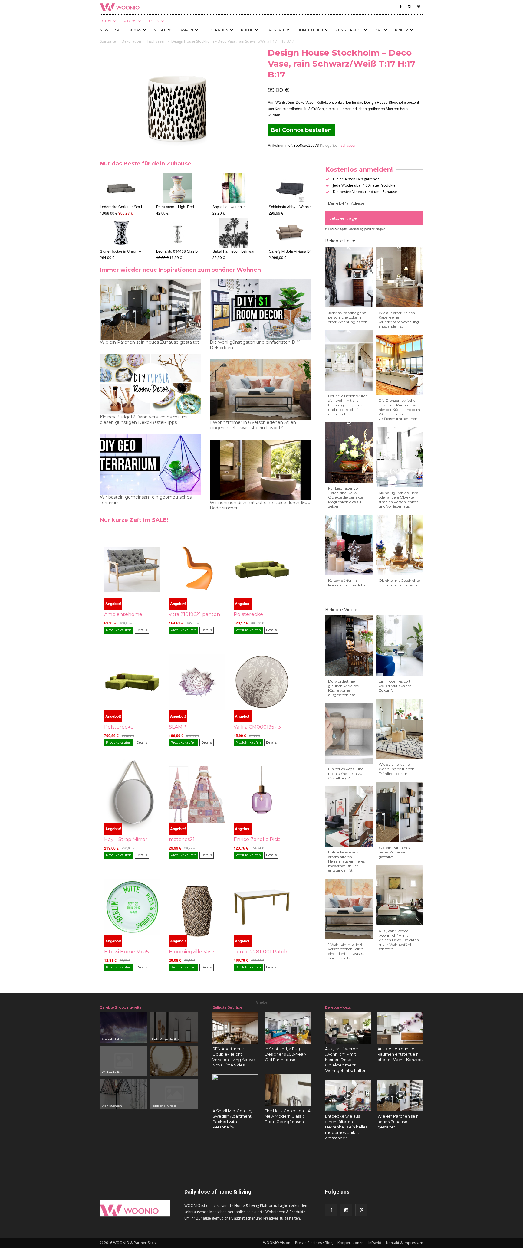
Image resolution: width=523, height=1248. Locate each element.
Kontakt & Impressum (404, 1242)
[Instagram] (409, 6)
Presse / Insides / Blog (314, 1242)
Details (142, 630)
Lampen (186, 30)
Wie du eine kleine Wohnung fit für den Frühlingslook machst (398, 769)
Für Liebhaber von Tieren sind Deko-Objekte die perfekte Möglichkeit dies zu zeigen (345, 497)
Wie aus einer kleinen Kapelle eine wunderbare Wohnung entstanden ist (399, 319)
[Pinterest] (418, 6)
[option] (120, 216)
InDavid (374, 1242)
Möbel (160, 30)
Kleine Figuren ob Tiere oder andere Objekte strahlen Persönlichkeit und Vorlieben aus (398, 499)
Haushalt (275, 30)
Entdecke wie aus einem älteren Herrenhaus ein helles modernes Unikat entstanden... (346, 1127)
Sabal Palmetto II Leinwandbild (238, 251)
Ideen (154, 21)
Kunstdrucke (349, 30)
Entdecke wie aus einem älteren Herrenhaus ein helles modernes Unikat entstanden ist (346, 861)
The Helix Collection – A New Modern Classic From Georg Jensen (288, 1116)
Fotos (105, 21)
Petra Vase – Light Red (175, 206)
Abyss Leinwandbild (229, 206)
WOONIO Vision (276, 1242)
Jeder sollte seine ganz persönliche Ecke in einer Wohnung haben (347, 317)
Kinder (401, 30)
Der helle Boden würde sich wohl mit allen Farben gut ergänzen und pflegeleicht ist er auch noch (347, 405)
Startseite (108, 41)
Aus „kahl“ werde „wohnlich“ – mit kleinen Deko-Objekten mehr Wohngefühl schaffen (399, 940)
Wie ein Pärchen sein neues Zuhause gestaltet (149, 342)
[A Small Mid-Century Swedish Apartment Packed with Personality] (235, 1097)
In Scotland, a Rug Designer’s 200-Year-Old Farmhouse (285, 1054)
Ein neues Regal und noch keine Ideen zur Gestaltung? (346, 773)
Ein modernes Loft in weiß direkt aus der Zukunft (397, 686)
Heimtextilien (310, 30)
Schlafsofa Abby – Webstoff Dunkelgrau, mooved (309, 206)
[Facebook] (400, 6)
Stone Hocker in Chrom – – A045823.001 (134, 251)
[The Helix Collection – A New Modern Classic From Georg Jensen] (288, 1091)
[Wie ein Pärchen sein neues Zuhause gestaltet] (400, 1095)
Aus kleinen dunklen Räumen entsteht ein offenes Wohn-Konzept (400, 1054)
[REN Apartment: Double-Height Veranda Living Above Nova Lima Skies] (235, 1028)
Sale (119, 30)
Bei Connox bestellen (301, 130)
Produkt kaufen (118, 630)
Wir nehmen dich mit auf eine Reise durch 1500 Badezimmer (260, 505)
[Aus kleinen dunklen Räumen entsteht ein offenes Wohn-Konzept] (400, 1028)
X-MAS (135, 30)
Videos (130, 21)
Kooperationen (350, 1242)
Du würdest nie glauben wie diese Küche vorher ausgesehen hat (343, 688)
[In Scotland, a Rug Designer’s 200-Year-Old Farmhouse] (288, 1028)
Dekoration (217, 30)
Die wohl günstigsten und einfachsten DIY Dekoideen (255, 344)
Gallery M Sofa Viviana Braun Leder (298, 251)
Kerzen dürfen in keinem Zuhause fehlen (348, 582)
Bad (378, 30)
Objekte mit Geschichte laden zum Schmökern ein (399, 585)
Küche (247, 30)
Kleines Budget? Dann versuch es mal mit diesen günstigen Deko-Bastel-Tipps (144, 419)
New (104, 30)
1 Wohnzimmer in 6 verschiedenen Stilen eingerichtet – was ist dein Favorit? (253, 425)
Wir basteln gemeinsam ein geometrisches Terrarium (146, 499)
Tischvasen (156, 41)
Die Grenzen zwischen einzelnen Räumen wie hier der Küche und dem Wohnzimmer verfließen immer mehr (399, 409)
